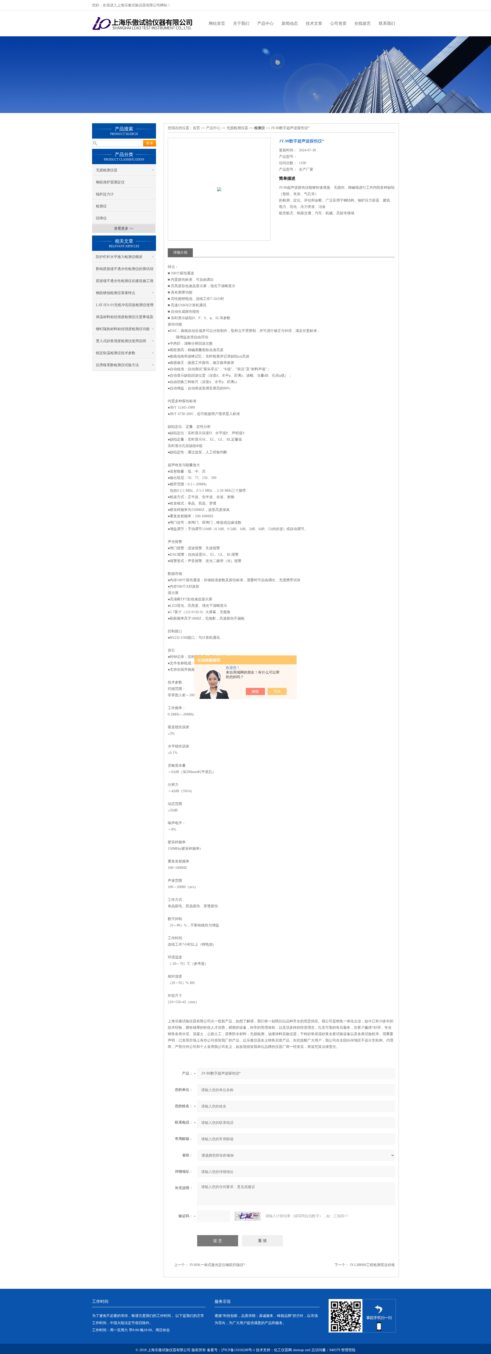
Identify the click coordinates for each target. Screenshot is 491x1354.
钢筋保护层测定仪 (110, 182)
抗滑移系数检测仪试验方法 (117, 365)
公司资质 (338, 23)
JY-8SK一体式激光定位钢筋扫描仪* (217, 1265)
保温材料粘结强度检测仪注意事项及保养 (124, 319)
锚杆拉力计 (105, 194)
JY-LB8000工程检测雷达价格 (372, 1265)
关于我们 (241, 23)
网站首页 (217, 23)
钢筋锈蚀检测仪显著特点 (115, 293)
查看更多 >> (123, 228)
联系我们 (387, 23)
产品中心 (265, 23)
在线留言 (362, 23)
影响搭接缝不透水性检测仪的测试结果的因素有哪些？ (124, 271)
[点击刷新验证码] (247, 1216)
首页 (196, 128)
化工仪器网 (283, 1350)
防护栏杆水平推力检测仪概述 (119, 257)
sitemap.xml (301, 1350)
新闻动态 (290, 23)
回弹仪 (101, 218)
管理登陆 (348, 1350)
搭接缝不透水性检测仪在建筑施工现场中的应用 (124, 283)
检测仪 (101, 206)
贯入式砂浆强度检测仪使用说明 (121, 341)
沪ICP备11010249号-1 (238, 1350)
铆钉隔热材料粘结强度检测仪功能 (123, 329)
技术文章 (314, 23)
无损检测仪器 (106, 170)
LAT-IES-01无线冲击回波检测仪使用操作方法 (124, 307)
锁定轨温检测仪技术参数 (115, 353)
